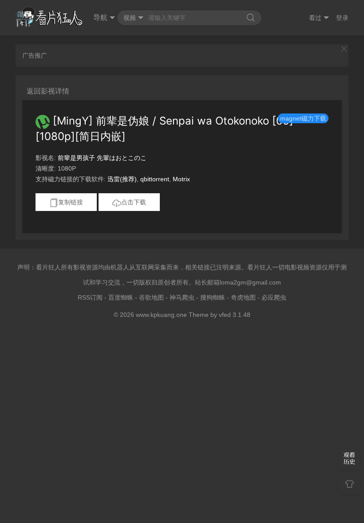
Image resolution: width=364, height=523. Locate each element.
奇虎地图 (243, 297)
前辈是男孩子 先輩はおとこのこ (102, 157)
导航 (100, 17)
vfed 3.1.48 (234, 314)
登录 (342, 17)
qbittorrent (154, 179)
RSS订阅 (90, 297)
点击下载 (133, 202)
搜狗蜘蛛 (212, 297)
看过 (315, 17)
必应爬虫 (273, 297)
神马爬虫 (182, 297)
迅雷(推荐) (122, 179)
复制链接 (70, 202)
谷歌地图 (151, 297)
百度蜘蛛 (120, 297)
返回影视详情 (48, 91)
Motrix (181, 179)
